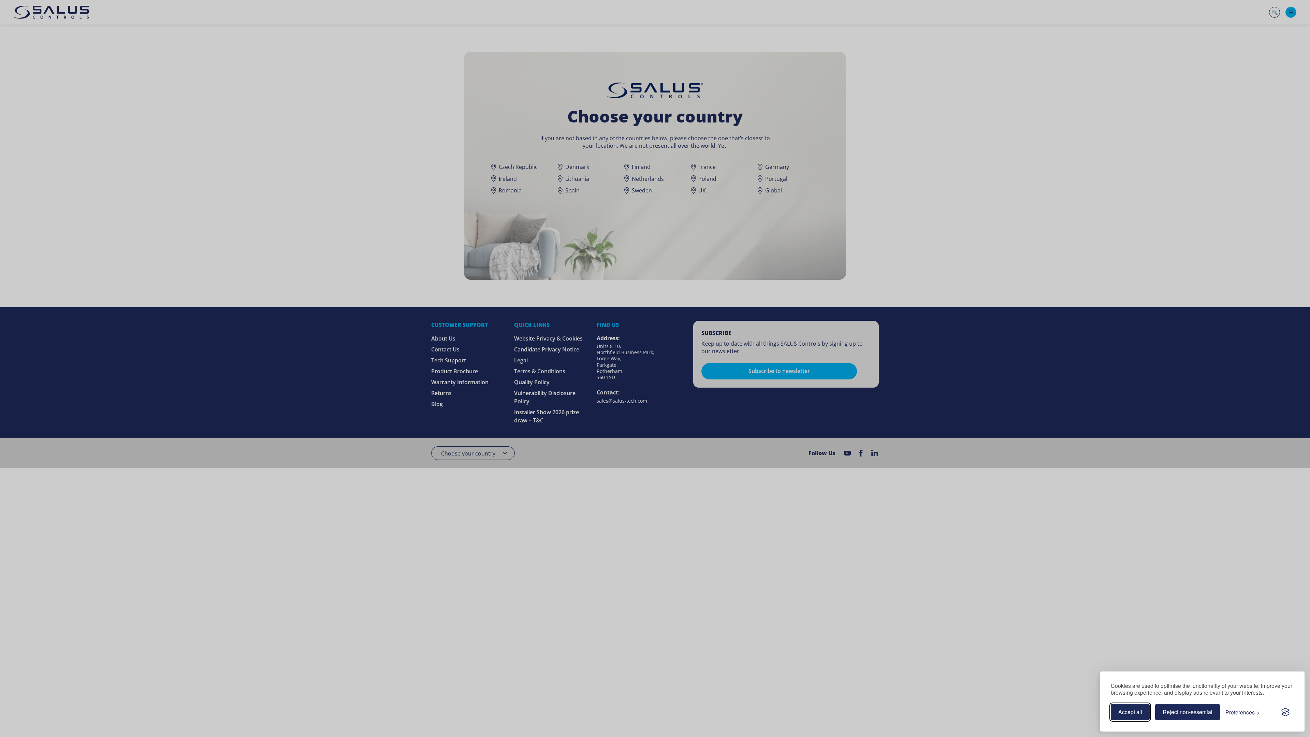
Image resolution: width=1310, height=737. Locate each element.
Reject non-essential (1187, 712)
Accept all (1130, 712)
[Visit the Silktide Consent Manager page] (1285, 712)
